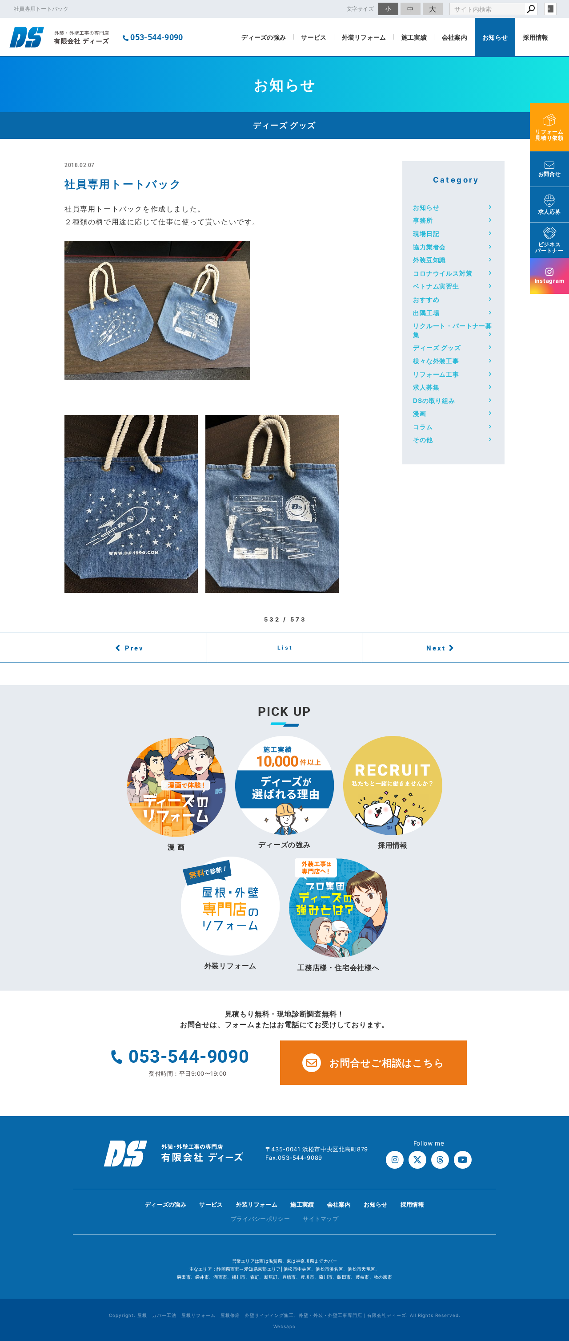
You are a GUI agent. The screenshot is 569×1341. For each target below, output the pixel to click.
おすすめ (426, 299)
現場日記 (426, 233)
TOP (546, 1207)
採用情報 (535, 37)
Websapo (284, 1326)
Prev (134, 647)
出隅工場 (426, 313)
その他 (423, 439)
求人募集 (426, 387)
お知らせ (495, 37)
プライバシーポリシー (260, 1218)
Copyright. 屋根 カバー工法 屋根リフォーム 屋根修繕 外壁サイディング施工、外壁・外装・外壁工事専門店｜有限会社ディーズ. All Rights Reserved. (285, 1315)
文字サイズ (360, 8)
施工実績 (414, 37)
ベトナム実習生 (436, 286)
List (285, 647)
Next (436, 647)
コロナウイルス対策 (443, 273)
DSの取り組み (434, 400)
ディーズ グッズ (437, 347)
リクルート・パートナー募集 (452, 330)
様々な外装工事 (436, 361)
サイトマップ (320, 1218)
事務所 (423, 220)
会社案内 (454, 37)
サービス (313, 37)
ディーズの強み (263, 37)
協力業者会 (429, 247)
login (550, 9)
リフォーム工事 (436, 374)
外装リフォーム (364, 37)
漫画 (419, 413)
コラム (423, 427)
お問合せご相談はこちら (387, 1063)
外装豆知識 (429, 260)
